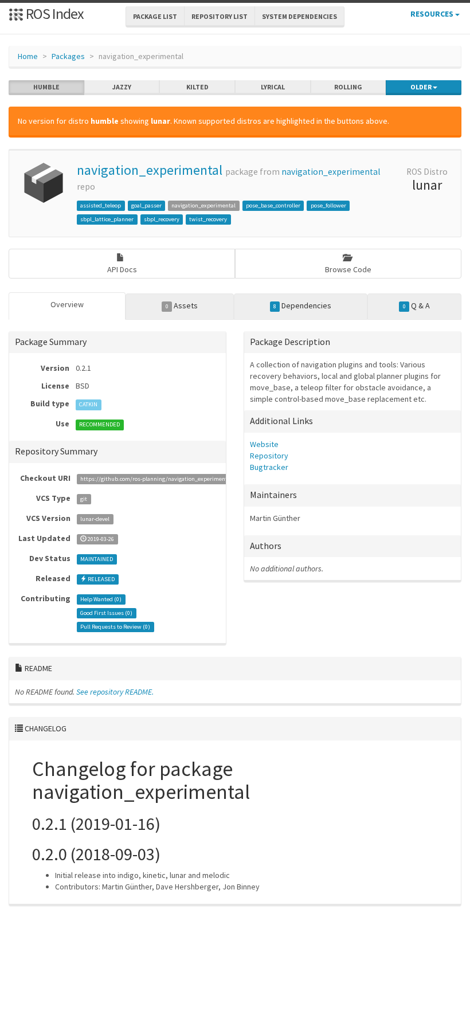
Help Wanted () (101, 599)
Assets (182, 305)
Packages (68, 56)
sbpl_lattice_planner (107, 219)
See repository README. (115, 692)
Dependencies (302, 305)
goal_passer (146, 205)
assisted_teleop (100, 205)
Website (264, 444)
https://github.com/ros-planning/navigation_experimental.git (160, 479)
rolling (348, 87)
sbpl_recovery (161, 219)
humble (46, 87)
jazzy (121, 87)
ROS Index (53, 13)
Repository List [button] (219, 16)
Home (28, 56)
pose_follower (328, 205)
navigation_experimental (149, 170)
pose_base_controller (273, 205)
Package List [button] (155, 16)
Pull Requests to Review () (115, 626)
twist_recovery (208, 219)
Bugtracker (269, 467)
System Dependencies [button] (299, 16)
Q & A (416, 305)
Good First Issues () (106, 613)
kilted (197, 87)
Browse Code (348, 269)
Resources (432, 14)
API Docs (122, 269)
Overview (67, 304)
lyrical (273, 87)
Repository (269, 455)
